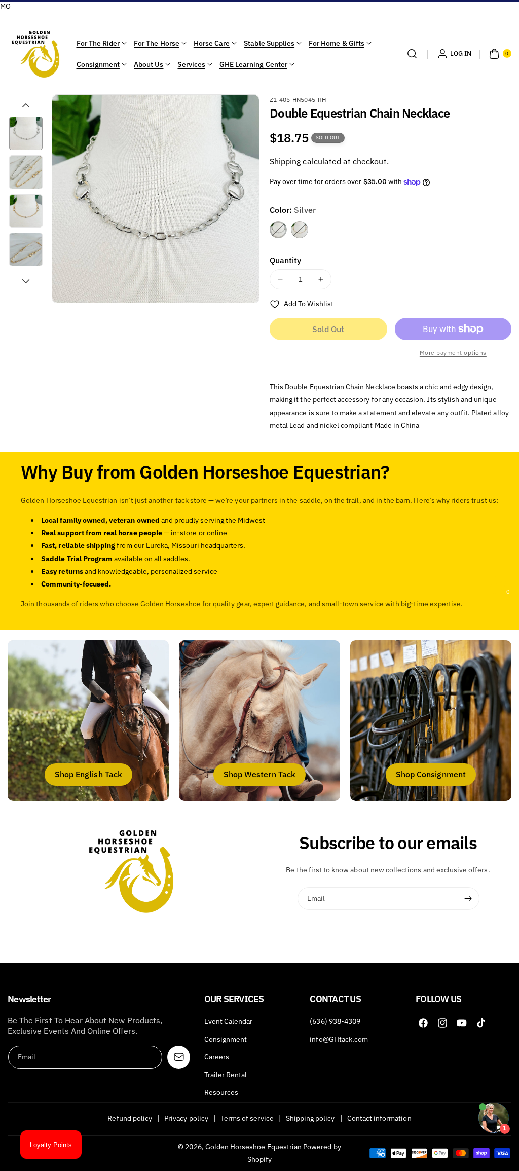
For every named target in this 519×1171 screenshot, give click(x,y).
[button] (412, 53)
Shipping (285, 161)
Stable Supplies (269, 43)
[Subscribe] (468, 898)
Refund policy (129, 1118)
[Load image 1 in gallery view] (26, 133)
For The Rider (98, 43)
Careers (216, 1057)
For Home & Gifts (336, 43)
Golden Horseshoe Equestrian (253, 1146)
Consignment (98, 64)
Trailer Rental (225, 1074)
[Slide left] (26, 105)
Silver (278, 229)
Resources (221, 1092)
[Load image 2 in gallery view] (26, 172)
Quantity (285, 260)
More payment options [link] (453, 352)
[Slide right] (26, 281)
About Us (148, 64)
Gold (299, 229)
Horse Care (212, 43)
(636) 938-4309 (335, 1021)
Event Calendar (228, 1021)
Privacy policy (186, 1118)
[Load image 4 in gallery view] (26, 249)
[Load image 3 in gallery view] (26, 211)
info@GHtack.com (339, 1039)
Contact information (379, 1118)
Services (191, 64)
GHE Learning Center (253, 64)
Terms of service (247, 1118)
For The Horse (156, 43)
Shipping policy (310, 1118)
